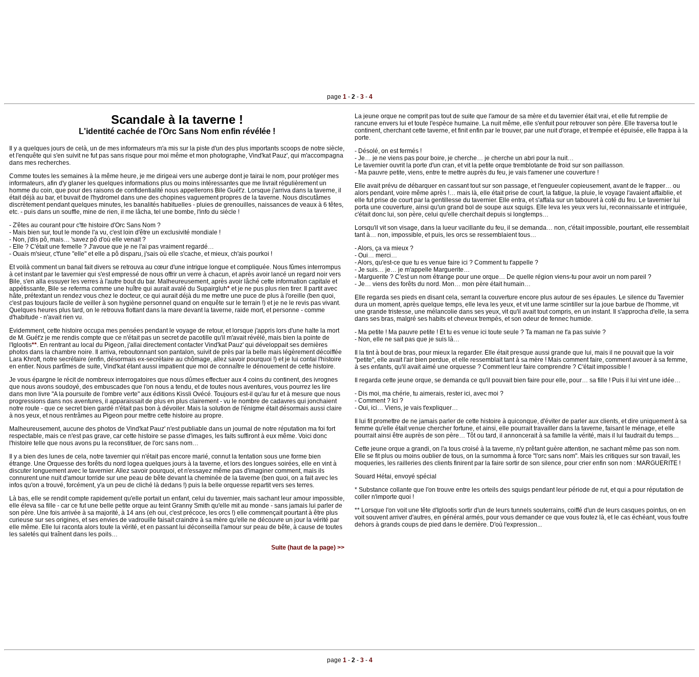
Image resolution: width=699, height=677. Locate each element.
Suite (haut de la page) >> (307, 547)
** (34, 344)
